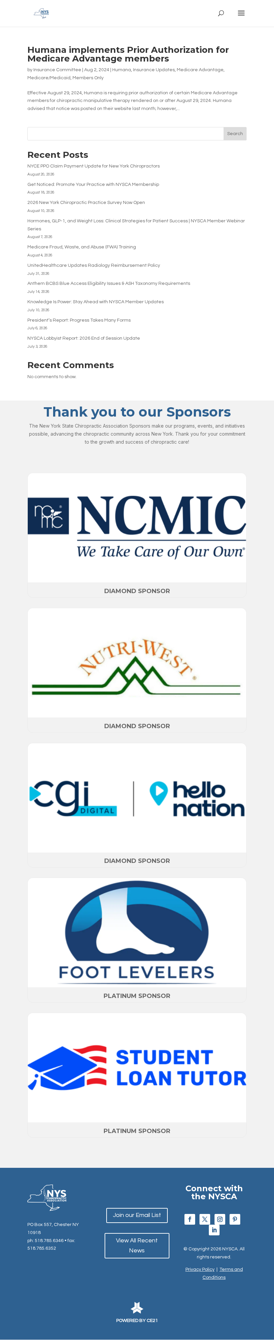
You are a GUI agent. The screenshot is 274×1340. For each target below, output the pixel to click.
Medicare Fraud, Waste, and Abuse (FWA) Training (81, 247)
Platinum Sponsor (137, 996)
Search (235, 133)
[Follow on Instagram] (220, 1219)
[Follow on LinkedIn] (214, 1230)
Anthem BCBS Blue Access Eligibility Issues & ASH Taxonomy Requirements (108, 283)
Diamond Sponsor (137, 591)
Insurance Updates (154, 70)
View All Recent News (137, 1245)
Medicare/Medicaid (49, 78)
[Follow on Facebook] (189, 1219)
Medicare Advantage (200, 70)
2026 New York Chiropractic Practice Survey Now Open (86, 202)
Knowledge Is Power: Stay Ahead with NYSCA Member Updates (95, 302)
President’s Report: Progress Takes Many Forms (79, 320)
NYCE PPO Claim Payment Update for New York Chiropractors (93, 166)
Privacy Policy (200, 1269)
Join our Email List (137, 1215)
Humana (121, 70)
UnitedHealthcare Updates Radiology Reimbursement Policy (93, 265)
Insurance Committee (57, 70)
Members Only (88, 78)
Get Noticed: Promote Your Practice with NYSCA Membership (93, 184)
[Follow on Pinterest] (235, 1219)
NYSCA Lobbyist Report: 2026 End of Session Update (83, 338)
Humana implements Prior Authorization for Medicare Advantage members (128, 54)
